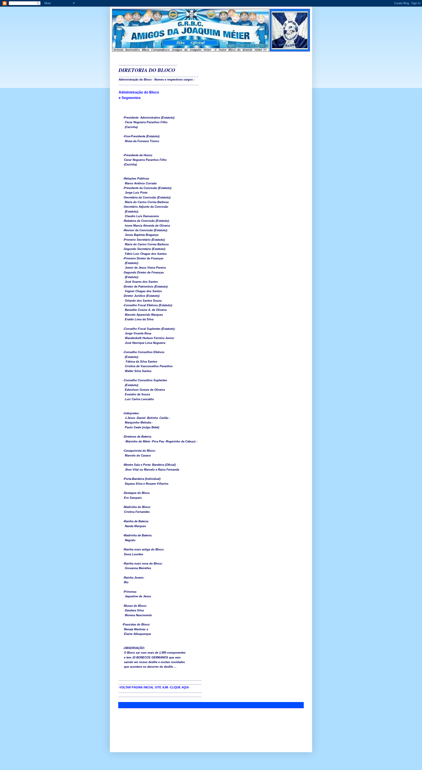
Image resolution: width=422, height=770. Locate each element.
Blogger (228, 741)
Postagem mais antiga (289, 715)
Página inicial (212, 715)
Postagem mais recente (134, 715)
